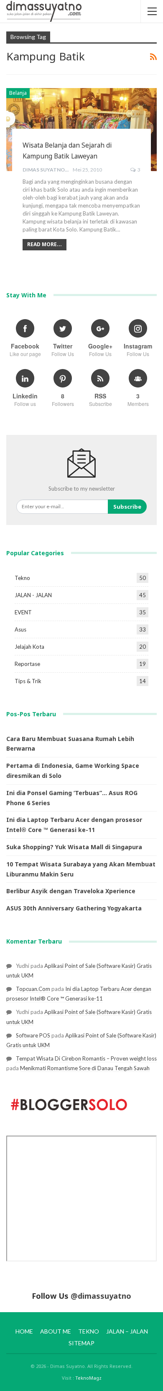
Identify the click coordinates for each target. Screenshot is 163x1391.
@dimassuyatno (101, 1296)
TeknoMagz (88, 1378)
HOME (24, 1331)
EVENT (23, 612)
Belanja (18, 92)
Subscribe (127, 506)
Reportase (27, 663)
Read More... (44, 244)
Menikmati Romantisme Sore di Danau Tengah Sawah (85, 1068)
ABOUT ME (55, 1331)
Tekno (22, 578)
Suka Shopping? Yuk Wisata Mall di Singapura (74, 847)
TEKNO (88, 1331)
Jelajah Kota (29, 646)
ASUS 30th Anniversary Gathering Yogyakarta (74, 908)
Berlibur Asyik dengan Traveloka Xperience (70, 891)
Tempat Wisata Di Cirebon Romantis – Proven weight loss (86, 1058)
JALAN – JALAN (127, 1331)
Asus (20, 629)
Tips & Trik (28, 681)
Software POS (33, 1035)
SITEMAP (81, 1343)
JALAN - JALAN (33, 595)
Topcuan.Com (33, 988)
